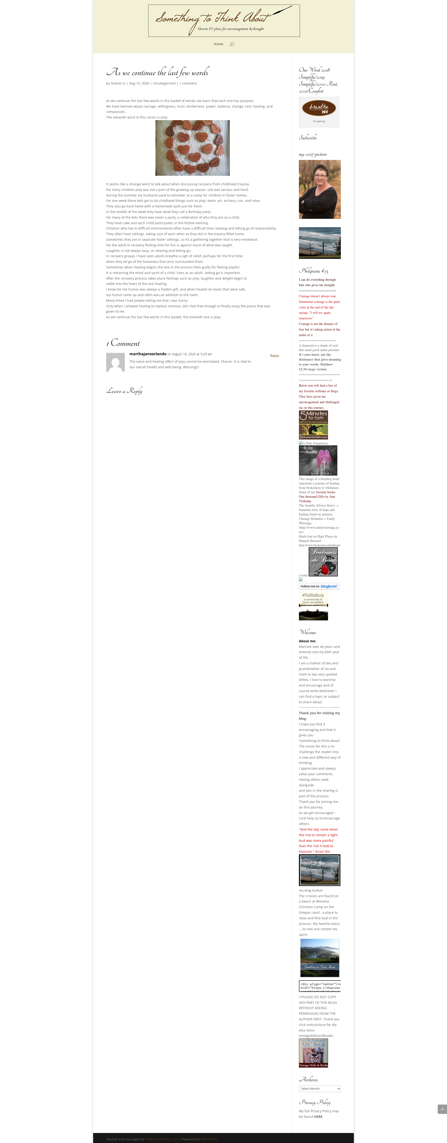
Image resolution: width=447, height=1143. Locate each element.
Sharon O (118, 83)
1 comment (188, 83)
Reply (274, 355)
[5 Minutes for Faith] (313, 438)
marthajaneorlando (147, 353)
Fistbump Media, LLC (161, 1139)
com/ (304, 575)
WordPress (209, 1139)
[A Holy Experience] (313, 443)
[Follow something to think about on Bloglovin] (319, 588)
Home (218, 44)
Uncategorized (164, 83)
